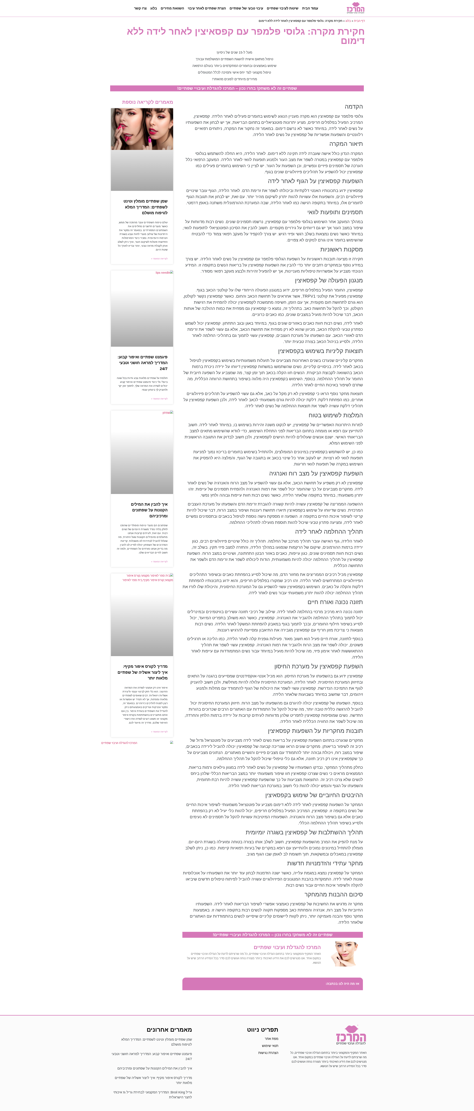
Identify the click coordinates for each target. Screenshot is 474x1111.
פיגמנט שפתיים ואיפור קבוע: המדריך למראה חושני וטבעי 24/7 (143, 363)
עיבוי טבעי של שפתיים (246, 8)
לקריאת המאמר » (159, 258)
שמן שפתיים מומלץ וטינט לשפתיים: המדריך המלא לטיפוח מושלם (145, 207)
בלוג (153, 8)
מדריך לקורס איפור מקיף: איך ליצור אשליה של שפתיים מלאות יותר (143, 672)
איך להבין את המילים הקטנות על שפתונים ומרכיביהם (149, 510)
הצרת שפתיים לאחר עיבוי (207, 8)
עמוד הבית (310, 8)
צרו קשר (140, 8)
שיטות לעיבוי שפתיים (282, 8)
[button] (187, 983)
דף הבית (359, 20)
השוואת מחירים (172, 8)
